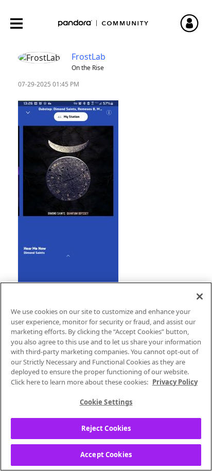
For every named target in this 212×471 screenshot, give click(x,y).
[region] (106, 376)
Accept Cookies (106, 454)
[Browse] (21, 23)
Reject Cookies (106, 428)
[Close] (199, 296)
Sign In (194, 23)
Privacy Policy (175, 382)
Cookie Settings (106, 402)
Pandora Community (103, 23)
